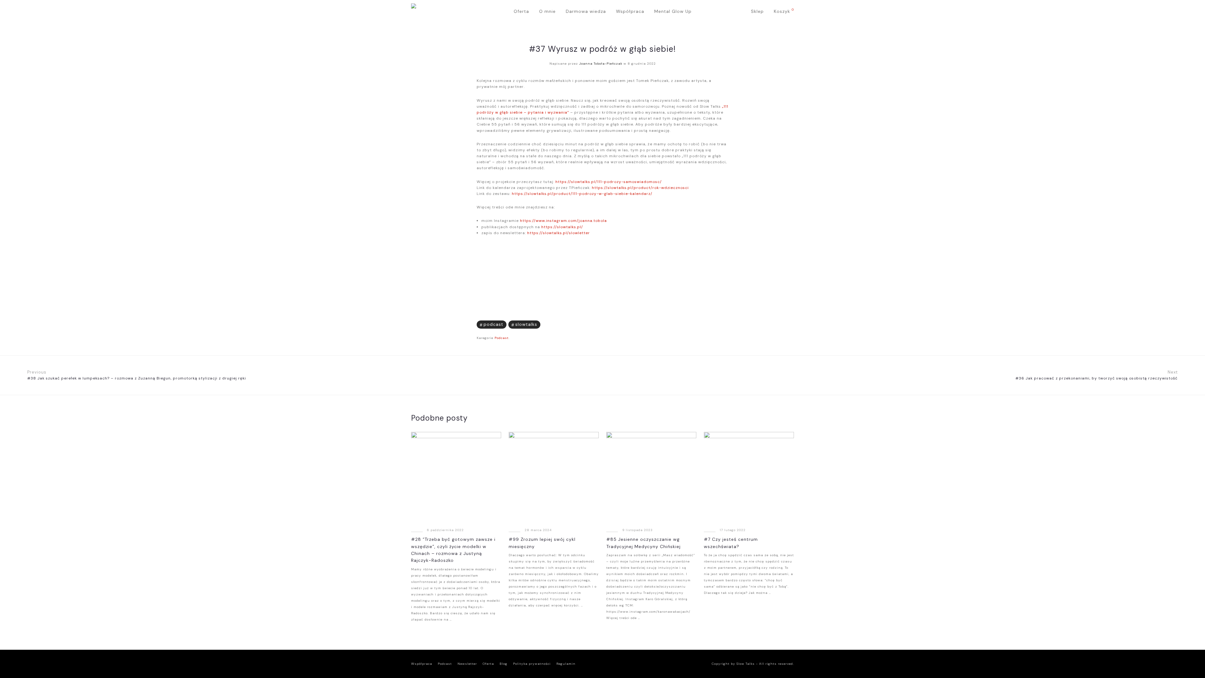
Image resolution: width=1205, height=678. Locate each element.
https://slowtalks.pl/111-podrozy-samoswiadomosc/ (608, 181)
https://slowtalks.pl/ (562, 226)
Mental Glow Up (673, 11)
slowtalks (526, 324)
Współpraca (630, 11)
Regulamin (566, 664)
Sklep (757, 11)
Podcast (502, 338)
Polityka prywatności (532, 664)
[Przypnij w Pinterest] (726, 323)
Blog (503, 664)
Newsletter (467, 664)
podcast (493, 324)
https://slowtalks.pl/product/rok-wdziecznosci (640, 187)
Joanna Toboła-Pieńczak (600, 64)
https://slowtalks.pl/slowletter (558, 232)
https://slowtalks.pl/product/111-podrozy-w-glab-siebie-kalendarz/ (582, 193)
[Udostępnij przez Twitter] (717, 323)
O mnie (547, 11)
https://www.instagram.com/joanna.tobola (563, 220)
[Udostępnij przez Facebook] (707, 323)
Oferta (521, 11)
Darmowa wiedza (586, 11)
